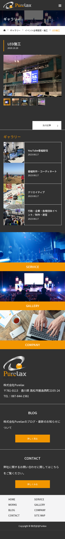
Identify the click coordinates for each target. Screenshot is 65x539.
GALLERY (39, 504)
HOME (11, 499)
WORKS (12, 504)
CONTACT (14, 515)
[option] (32, 76)
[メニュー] (59, 5)
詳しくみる (32, 484)
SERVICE (39, 499)
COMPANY (39, 510)
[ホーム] (4, 30)
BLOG (11, 510)
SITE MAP (39, 515)
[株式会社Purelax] (17, 5)
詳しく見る (32, 438)
